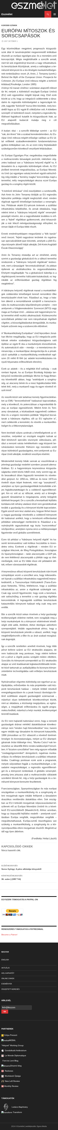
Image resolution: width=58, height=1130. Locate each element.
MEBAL (12, 1040)
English (5, 960)
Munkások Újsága (12, 1076)
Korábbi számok (9, 25)
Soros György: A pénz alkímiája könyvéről (21, 867)
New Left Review (12, 1081)
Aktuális (5, 968)
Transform (17, 1112)
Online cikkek (7, 978)
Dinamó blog (16, 1066)
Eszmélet (6, 14)
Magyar (5, 952)
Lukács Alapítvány (19, 1107)
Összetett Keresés (10, 989)
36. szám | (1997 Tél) (11, 877)
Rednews (8, 1071)
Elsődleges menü (54, 14)
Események (6, 984)
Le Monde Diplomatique (15, 1055)
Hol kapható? (7, 973)
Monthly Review (11, 1086)
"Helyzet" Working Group (12, 1045)
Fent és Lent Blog (9, 1061)
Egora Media (42, 1126)
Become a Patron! (9, 934)
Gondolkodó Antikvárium (15, 1050)
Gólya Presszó (10, 1035)
